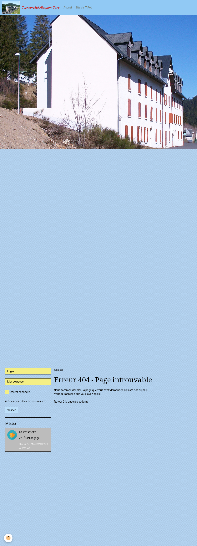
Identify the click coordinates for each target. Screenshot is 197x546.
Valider (11, 410)
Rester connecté (20, 392)
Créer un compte (13, 401)
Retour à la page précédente (71, 401)
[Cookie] (8, 538)
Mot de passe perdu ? (33, 401)
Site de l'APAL (84, 7)
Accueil (67, 7)
